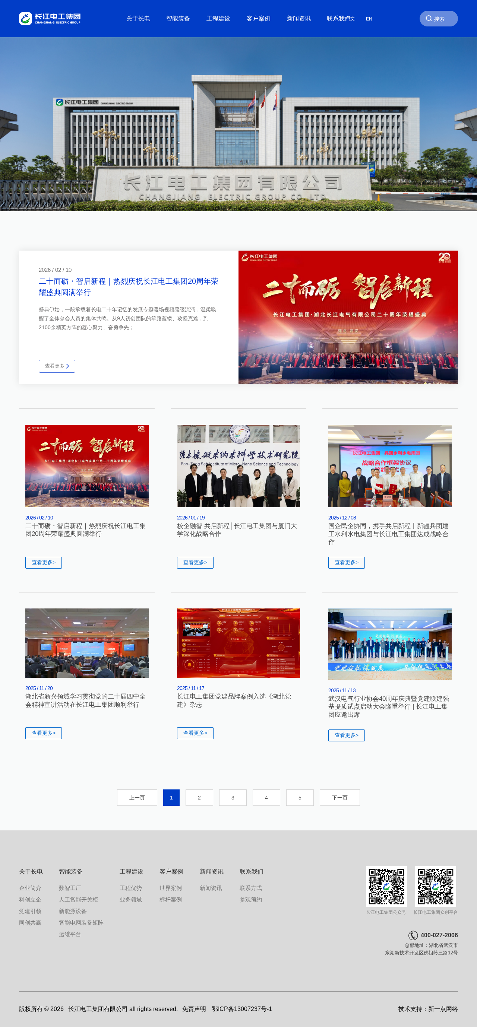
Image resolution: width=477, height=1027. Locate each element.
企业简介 (30, 888)
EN (369, 18)
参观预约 (251, 900)
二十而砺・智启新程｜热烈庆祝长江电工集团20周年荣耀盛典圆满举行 (85, 530)
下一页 (340, 798)
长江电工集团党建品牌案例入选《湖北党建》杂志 (234, 700)
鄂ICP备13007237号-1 (242, 1009)
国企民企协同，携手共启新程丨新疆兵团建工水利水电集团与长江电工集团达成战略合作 (388, 534)
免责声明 (194, 1009)
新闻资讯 (299, 18)
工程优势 (131, 888)
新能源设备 (73, 911)
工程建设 (218, 18)
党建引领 (30, 911)
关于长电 (138, 18)
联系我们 (339, 18)
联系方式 (251, 888)
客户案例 (259, 18)
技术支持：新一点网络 (428, 1009)
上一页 (137, 798)
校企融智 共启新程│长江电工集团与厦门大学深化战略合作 (237, 530)
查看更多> (44, 562)
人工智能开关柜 (78, 900)
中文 (350, 18)
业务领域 (131, 900)
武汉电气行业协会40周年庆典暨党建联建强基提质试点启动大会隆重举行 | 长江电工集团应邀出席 (388, 706)
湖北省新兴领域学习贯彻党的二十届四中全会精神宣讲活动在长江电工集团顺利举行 (85, 700)
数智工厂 (70, 888)
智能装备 (178, 18)
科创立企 (30, 900)
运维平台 (70, 934)
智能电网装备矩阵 (81, 923)
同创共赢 (30, 923)
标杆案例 (170, 900)
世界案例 (170, 888)
